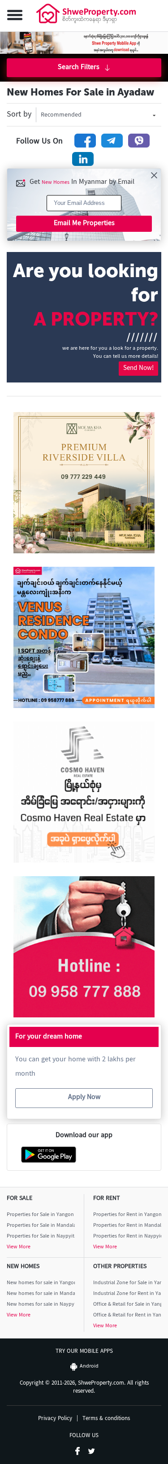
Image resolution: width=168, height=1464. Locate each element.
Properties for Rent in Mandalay (127, 1225)
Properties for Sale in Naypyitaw (41, 1236)
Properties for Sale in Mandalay (41, 1225)
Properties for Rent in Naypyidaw (127, 1236)
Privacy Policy (55, 1419)
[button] (13, 16)
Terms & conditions (106, 1419)
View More (18, 1247)
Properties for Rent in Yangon (127, 1215)
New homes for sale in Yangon (41, 1283)
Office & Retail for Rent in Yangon (127, 1315)
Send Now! (138, 368)
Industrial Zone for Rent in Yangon (127, 1294)
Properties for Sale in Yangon (40, 1215)
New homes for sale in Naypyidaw (41, 1304)
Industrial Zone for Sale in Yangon (127, 1283)
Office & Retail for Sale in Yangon (127, 1304)
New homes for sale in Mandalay (41, 1294)
